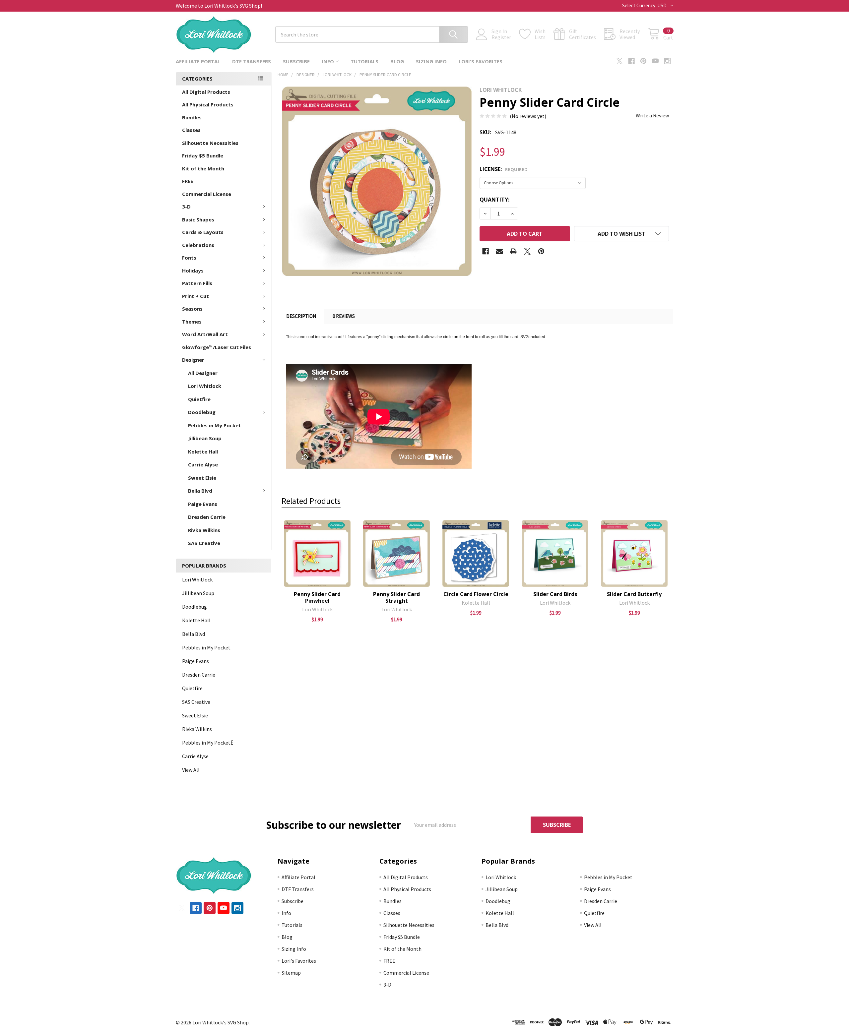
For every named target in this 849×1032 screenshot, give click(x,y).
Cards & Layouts (203, 232)
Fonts (189, 257)
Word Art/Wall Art (205, 334)
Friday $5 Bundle (202, 155)
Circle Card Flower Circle (475, 594)
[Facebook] (631, 61)
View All (191, 769)
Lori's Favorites (480, 61)
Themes (192, 321)
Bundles (192, 117)
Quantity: (494, 199)
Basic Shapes (198, 219)
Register (501, 37)
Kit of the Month (203, 168)
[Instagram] (667, 61)
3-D (186, 206)
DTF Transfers (251, 61)
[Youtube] (655, 61)
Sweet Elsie (202, 477)
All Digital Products (206, 92)
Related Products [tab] (311, 501)
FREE (187, 181)
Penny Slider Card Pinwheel (317, 597)
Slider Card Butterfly (634, 594)
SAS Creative (204, 543)
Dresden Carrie (207, 517)
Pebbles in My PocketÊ (207, 742)
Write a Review (652, 115)
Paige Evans (202, 504)
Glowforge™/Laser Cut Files (216, 347)
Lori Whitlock (204, 386)
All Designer (203, 373)
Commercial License (206, 194)
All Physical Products (207, 104)
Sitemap (291, 972)
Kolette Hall (203, 451)
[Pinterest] (643, 61)
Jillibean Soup (205, 438)
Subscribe (296, 61)
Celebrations (198, 245)
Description (301, 316)
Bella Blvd (200, 490)
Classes (191, 130)
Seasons (192, 308)
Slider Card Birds (555, 594)
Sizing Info (431, 61)
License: (504, 169)
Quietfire (199, 399)
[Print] (513, 251)
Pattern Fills (197, 283)
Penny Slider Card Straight (396, 597)
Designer (193, 359)
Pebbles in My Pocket (214, 425)
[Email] (499, 251)
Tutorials (364, 61)
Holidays (193, 270)
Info (328, 61)
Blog (397, 61)
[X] (619, 61)
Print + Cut (195, 296)
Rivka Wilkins (204, 530)
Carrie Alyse (203, 464)
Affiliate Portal (198, 61)
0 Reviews (344, 316)
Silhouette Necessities (210, 143)
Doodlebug (202, 412)
